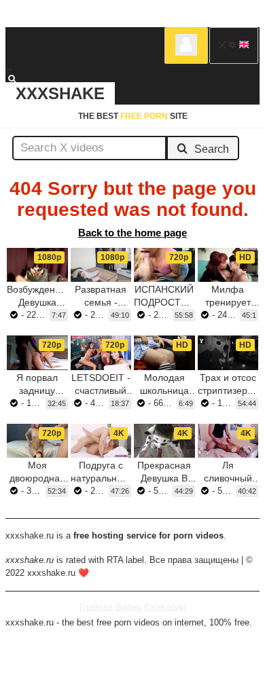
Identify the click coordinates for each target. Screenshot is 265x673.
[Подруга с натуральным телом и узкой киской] (101, 441)
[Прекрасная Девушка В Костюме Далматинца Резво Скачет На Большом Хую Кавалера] (164, 441)
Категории (165, 607)
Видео (128, 607)
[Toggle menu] (9, 71)
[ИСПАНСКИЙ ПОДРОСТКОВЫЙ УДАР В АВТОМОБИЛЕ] (164, 265)
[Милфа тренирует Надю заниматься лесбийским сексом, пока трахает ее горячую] (228, 265)
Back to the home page (132, 232)
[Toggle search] (18, 79)
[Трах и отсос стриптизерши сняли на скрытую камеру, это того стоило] (228, 352)
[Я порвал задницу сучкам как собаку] (37, 352)
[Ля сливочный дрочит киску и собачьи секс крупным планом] (228, 441)
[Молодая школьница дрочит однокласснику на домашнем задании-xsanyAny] (164, 352)
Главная (96, 607)
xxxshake (60, 93)
